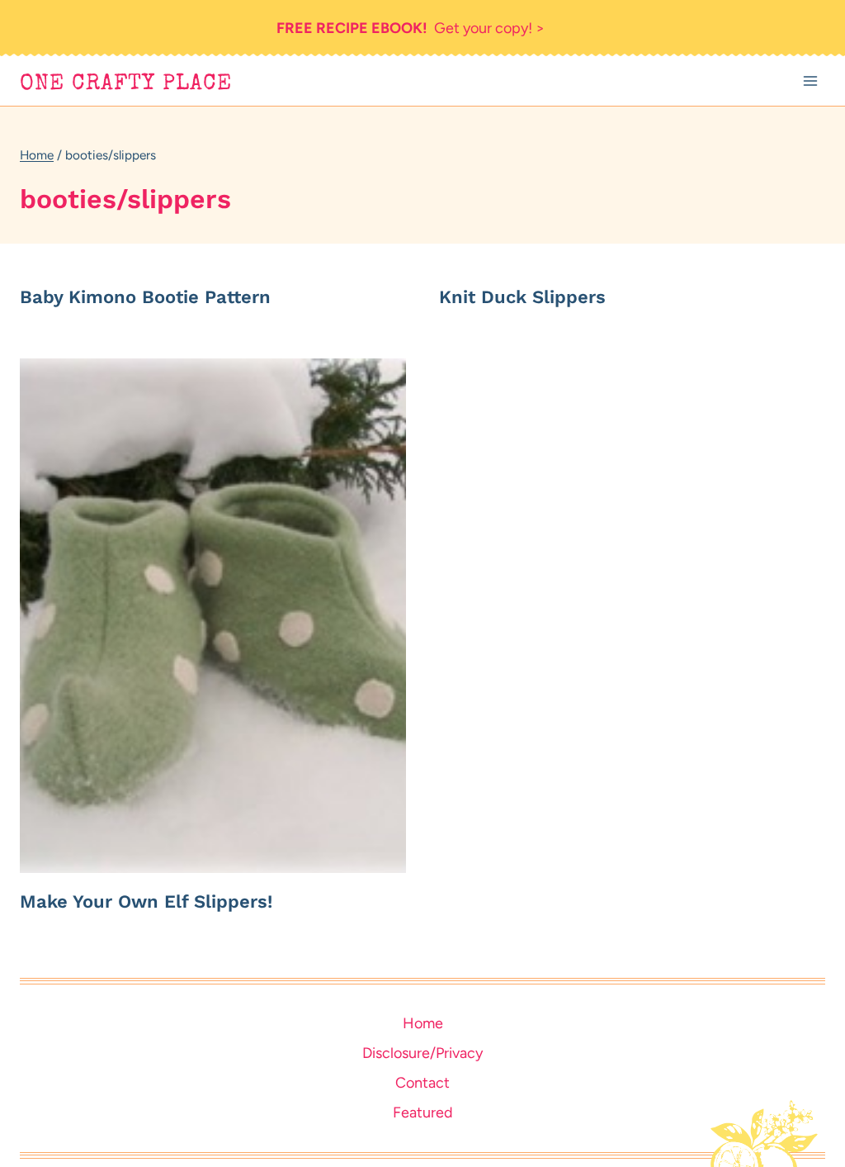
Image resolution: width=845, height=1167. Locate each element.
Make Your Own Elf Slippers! (146, 901)
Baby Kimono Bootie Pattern (145, 297)
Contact (422, 1083)
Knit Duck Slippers (522, 297)
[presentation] (213, 615)
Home (423, 1023)
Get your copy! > (410, 28)
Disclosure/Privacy (422, 1053)
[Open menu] (810, 81)
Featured (423, 1112)
